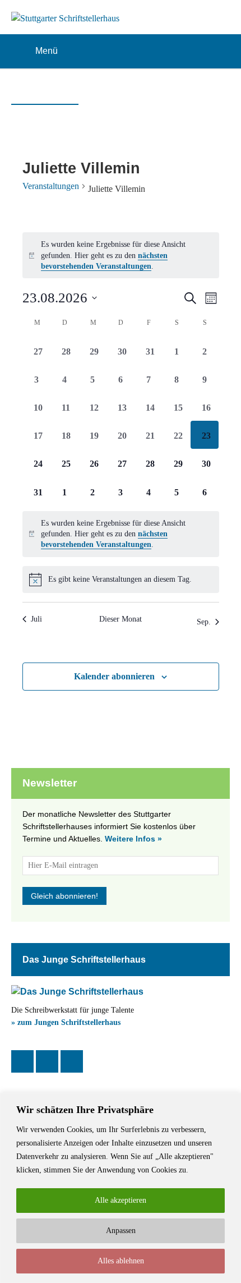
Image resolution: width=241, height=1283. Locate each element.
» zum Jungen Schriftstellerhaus (66, 1022)
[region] (120, 1188)
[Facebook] (22, 1061)
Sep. (204, 622)
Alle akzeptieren (120, 1200)
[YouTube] (72, 1061)
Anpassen (121, 1230)
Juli (36, 619)
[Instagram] (47, 1061)
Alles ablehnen (121, 1261)
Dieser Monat (120, 619)
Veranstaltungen (50, 186)
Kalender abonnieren (114, 676)
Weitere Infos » (133, 838)
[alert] (120, 255)
